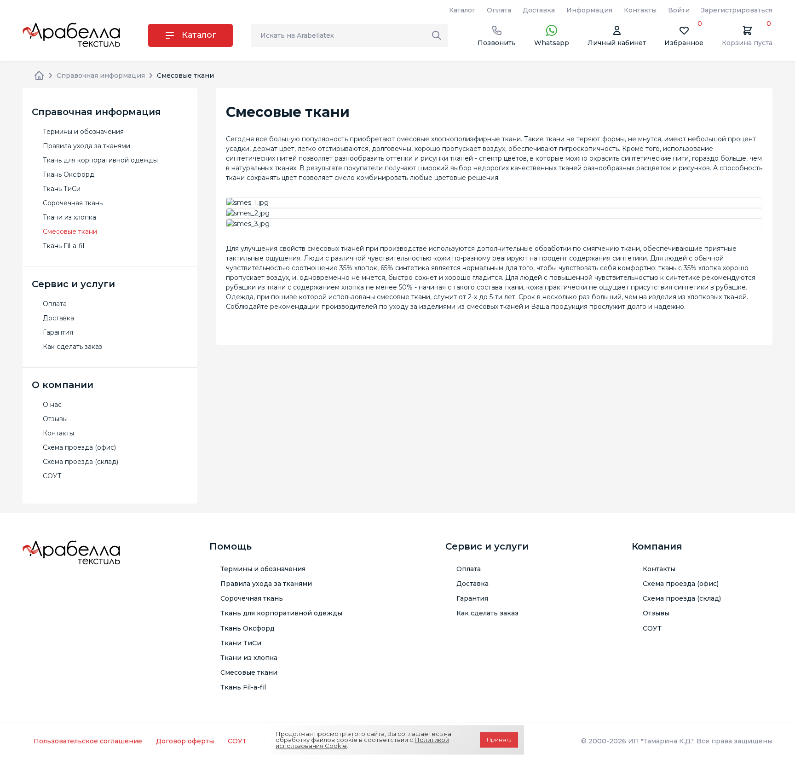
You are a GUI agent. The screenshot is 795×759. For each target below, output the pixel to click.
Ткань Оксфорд (68, 174)
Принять (499, 739)
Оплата (499, 10)
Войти (679, 10)
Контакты (640, 10)
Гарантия (58, 332)
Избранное (683, 35)
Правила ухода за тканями (86, 146)
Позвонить (497, 43)
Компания (657, 546)
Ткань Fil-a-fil (63, 246)
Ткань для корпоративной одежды (100, 160)
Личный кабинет (617, 43)
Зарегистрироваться (736, 10)
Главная (39, 75)
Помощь (230, 546)
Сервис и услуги (487, 546)
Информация (589, 10)
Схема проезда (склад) (80, 462)
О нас (52, 404)
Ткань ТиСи (62, 189)
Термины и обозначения (83, 131)
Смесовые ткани (70, 231)
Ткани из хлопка (69, 217)
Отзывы (55, 419)
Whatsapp (551, 43)
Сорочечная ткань (73, 203)
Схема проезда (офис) (79, 447)
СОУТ (52, 476)
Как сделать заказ (72, 346)
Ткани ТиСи (240, 643)
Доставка (539, 10)
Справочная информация (101, 75)
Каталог (462, 10)
